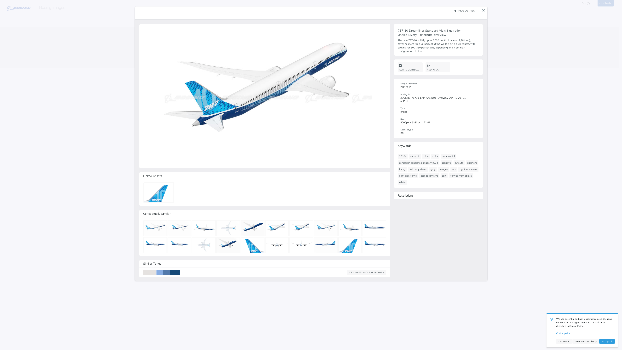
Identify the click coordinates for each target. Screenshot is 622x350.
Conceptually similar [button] (157, 214)
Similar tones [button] (152, 263)
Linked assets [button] (152, 176)
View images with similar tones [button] (366, 272)
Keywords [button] (404, 146)
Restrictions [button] (406, 195)
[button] (483, 10)
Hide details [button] (466, 10)
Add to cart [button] (434, 69)
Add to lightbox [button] (409, 69)
